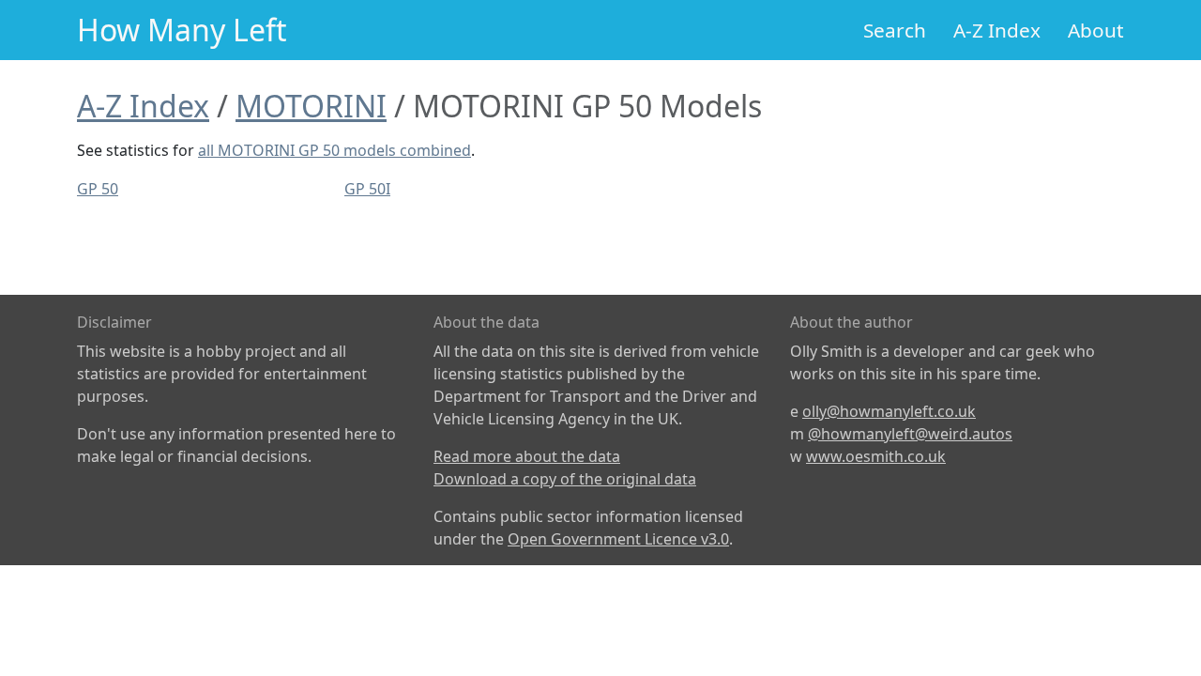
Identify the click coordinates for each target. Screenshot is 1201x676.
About (1096, 30)
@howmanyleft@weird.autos (910, 433)
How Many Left (182, 29)
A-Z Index (997, 30)
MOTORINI (311, 105)
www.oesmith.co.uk (876, 456)
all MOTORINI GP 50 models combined (334, 150)
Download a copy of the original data (564, 479)
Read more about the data (526, 456)
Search (894, 30)
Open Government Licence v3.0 (618, 539)
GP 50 (97, 188)
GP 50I (367, 188)
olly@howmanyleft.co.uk (889, 411)
